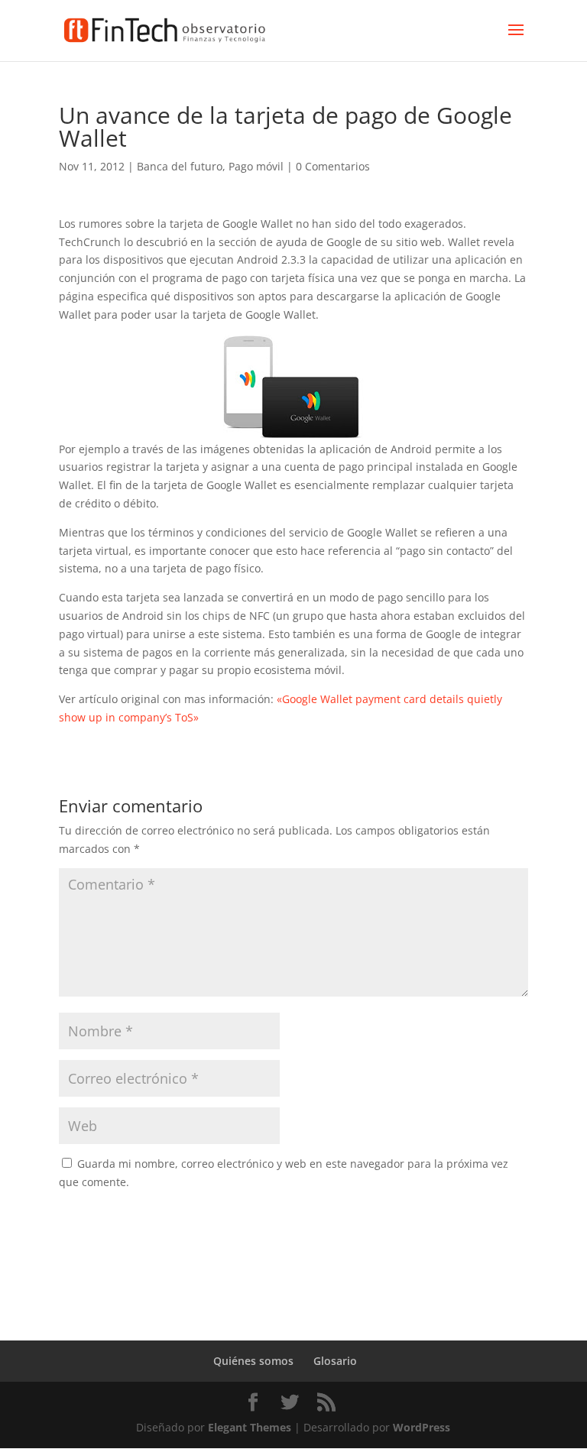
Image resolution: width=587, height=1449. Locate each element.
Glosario (335, 1360)
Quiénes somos (253, 1360)
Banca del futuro (179, 166)
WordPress (421, 1427)
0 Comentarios (333, 166)
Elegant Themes (249, 1427)
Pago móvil (256, 166)
